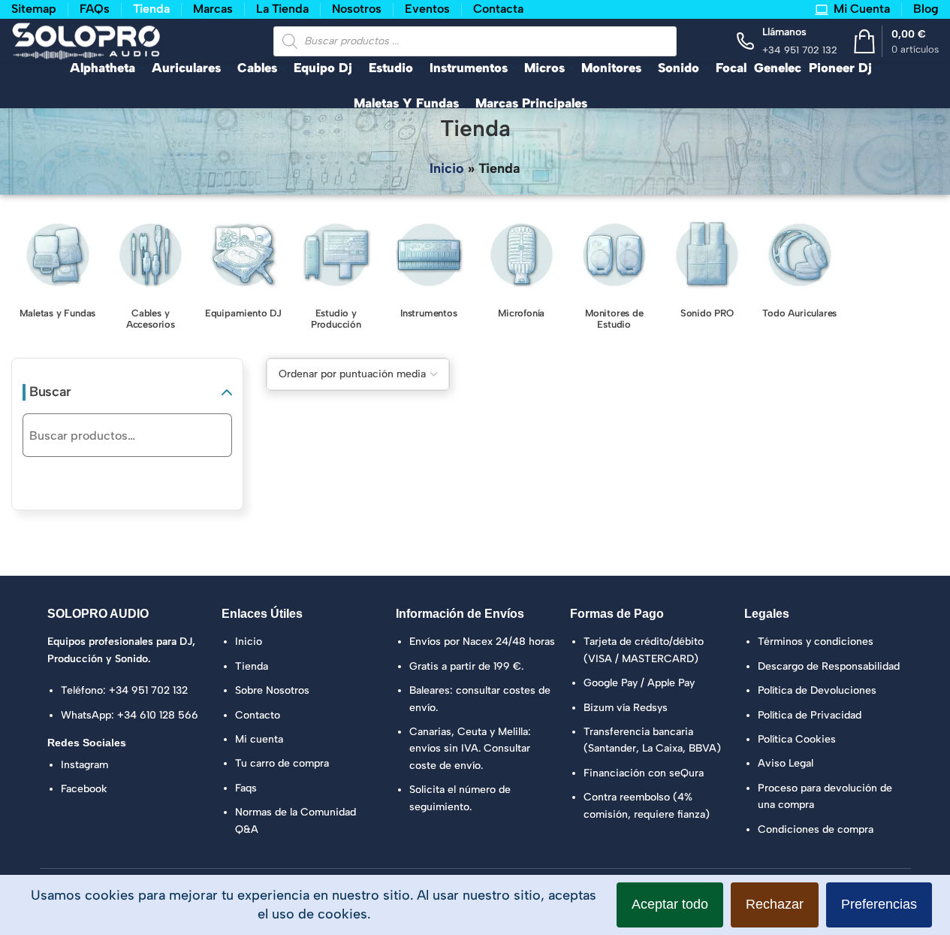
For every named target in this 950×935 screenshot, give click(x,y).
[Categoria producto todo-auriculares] (799, 270)
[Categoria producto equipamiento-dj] (243, 270)
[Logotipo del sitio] (86, 40)
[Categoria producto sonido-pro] (707, 270)
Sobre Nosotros (272, 690)
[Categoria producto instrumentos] (428, 270)
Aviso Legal (785, 763)
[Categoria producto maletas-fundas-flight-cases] (57, 270)
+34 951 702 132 (148, 690)
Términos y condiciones (815, 641)
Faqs (246, 788)
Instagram (84, 764)
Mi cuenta (259, 739)
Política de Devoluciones (817, 690)
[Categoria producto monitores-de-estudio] (614, 276)
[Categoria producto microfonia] (521, 270)
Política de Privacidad (809, 715)
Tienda (251, 666)
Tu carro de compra (282, 763)
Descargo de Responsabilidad (829, 666)
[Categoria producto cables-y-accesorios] (151, 276)
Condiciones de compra (815, 829)
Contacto (257, 715)
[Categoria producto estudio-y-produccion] (336, 276)
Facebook (84, 788)
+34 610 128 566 (157, 715)
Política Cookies (797, 739)
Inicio (447, 168)
